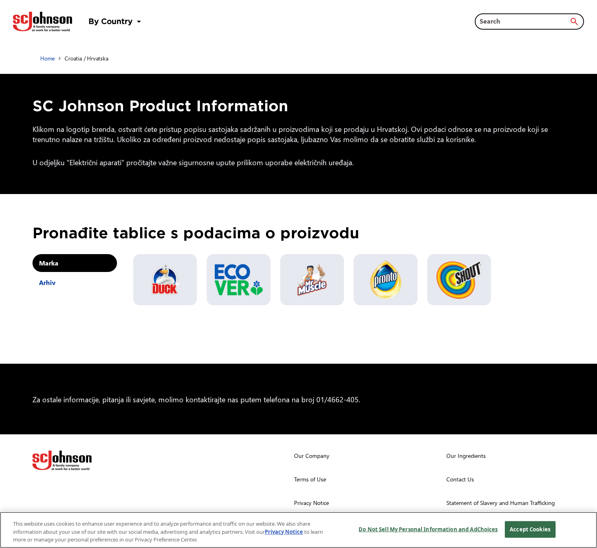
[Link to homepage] (42, 21)
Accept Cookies (530, 529)
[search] (574, 21)
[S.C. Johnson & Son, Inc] (62, 460)
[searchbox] (524, 21)
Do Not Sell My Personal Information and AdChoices (428, 529)
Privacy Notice (284, 531)
